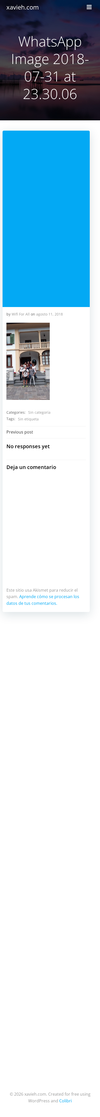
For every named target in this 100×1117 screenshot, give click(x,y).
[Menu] (89, 7)
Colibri (65, 1101)
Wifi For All (21, 314)
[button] (28, 361)
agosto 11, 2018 (49, 314)
